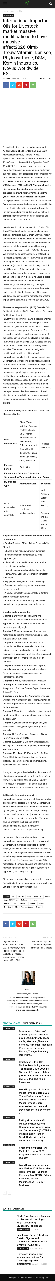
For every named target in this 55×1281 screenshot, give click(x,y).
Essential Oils (16, 11)
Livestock (23, 903)
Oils (16, 907)
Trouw (38, 907)
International (38, 900)
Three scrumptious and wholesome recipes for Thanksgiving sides (30, 1257)
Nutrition (7, 907)
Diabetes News (23, 1229)
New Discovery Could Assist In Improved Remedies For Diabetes (41, 944)
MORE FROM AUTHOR (32, 1023)
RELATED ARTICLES (11, 1023)
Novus (41, 903)
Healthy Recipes (24, 1264)
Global (47, 896)
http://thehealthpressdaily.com (27, 994)
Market (32, 903)
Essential (38, 896)
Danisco (21, 896)
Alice (8, 79)
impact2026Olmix (11, 900)
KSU (14, 903)
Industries (25, 900)
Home (5, 11)
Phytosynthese (27, 907)
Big (13, 896)
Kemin (6, 903)
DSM (29, 896)
